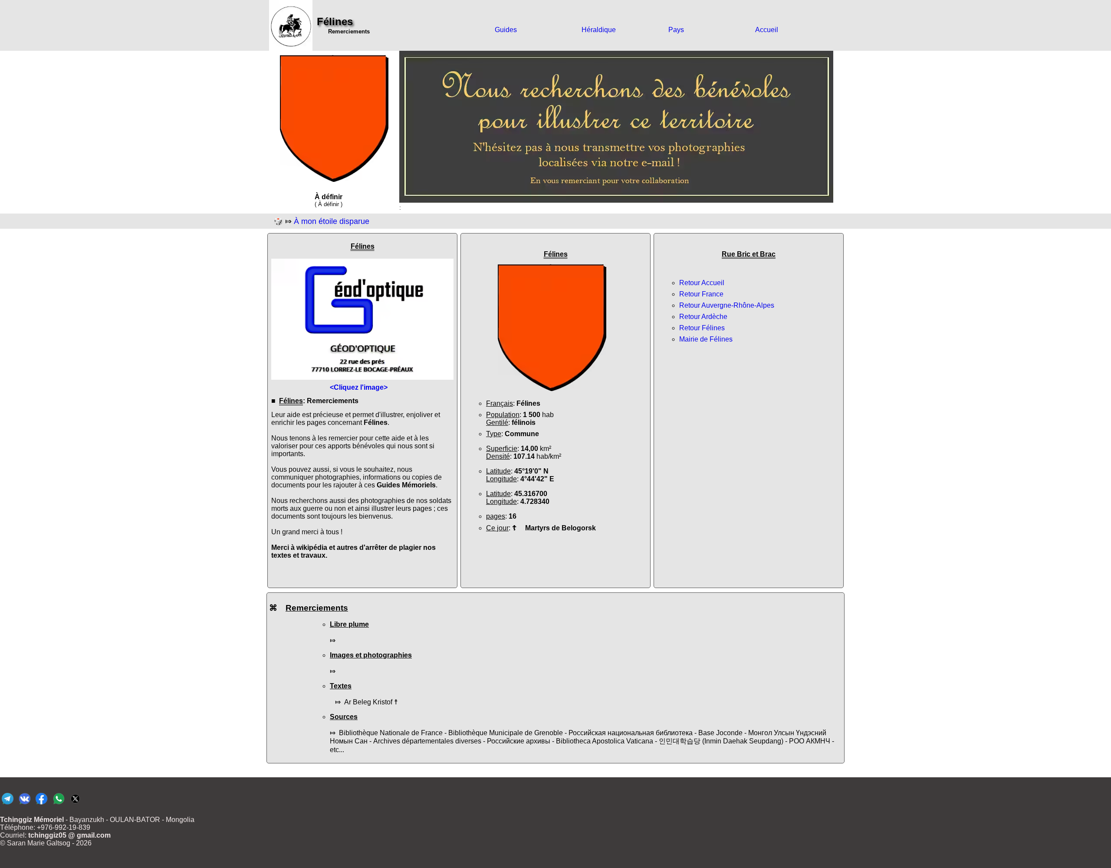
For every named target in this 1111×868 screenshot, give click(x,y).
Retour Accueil (701, 282)
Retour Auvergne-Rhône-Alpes (726, 305)
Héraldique (599, 29)
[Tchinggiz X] (75, 804)
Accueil (766, 29)
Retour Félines (702, 328)
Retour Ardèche (703, 316)
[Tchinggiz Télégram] (7, 804)
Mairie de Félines (706, 339)
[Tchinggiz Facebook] (41, 804)
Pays (676, 29)
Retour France (701, 294)
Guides (506, 29)
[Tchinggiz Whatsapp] (58, 804)
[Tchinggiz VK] (24, 804)
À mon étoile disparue (331, 221)
